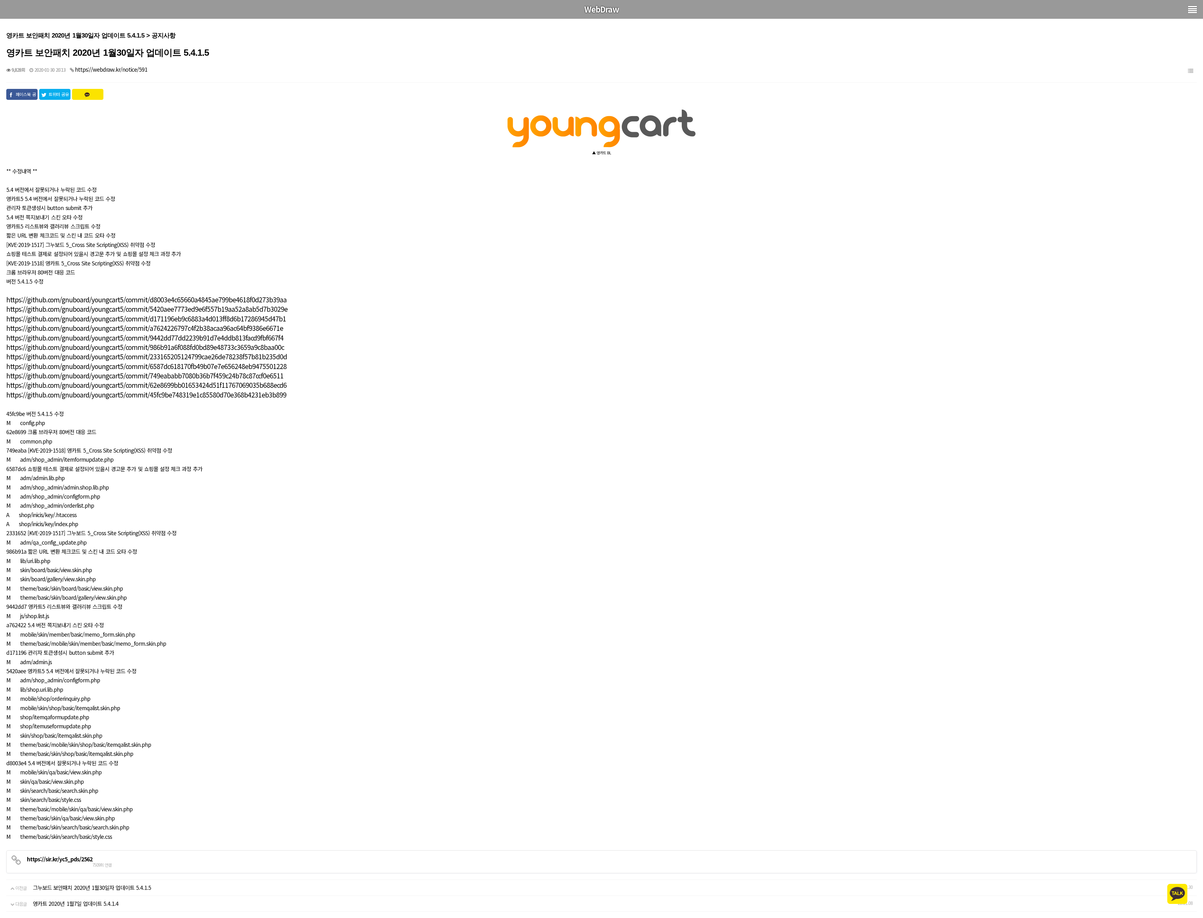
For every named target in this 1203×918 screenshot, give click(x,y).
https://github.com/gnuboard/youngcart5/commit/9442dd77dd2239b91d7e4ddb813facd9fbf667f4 (145, 337)
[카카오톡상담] (1177, 893)
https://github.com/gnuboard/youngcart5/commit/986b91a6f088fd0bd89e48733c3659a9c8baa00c (145, 347)
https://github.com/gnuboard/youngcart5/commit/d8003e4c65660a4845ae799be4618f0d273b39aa (146, 299)
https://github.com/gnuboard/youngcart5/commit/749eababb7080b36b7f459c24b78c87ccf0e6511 (145, 375)
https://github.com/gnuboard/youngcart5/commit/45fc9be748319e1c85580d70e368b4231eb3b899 (146, 394)
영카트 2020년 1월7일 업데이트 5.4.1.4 (75, 903)
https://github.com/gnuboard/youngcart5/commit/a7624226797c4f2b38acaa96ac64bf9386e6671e (144, 328)
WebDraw (601, 9)
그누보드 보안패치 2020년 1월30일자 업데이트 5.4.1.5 (92, 887)
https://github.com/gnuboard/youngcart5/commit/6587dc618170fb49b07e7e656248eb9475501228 (146, 366)
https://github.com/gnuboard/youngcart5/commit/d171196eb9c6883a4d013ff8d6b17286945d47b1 (146, 318)
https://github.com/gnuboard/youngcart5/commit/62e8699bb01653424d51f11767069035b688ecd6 (146, 385)
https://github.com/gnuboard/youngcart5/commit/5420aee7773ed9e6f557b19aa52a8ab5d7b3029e (147, 309)
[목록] (1190, 70)
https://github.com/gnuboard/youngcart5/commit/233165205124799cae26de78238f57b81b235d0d (146, 356)
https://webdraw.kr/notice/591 (111, 69)
